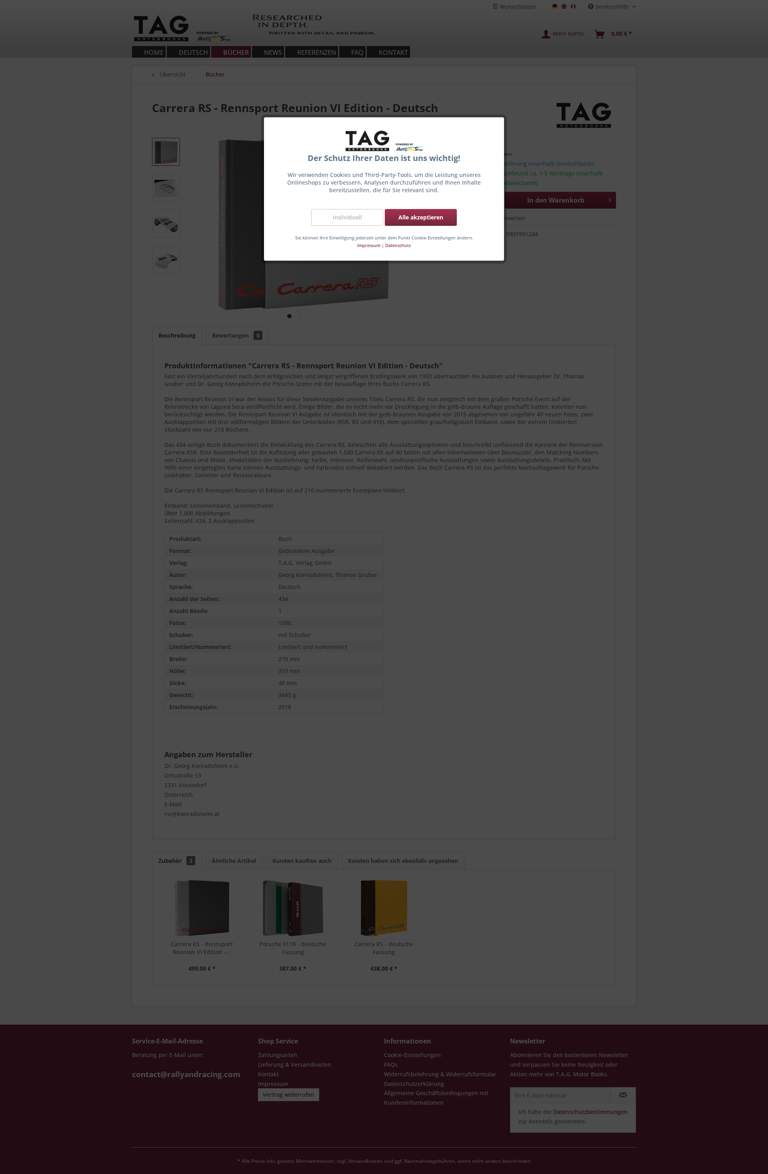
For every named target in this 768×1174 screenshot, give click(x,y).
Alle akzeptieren (420, 217)
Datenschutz (398, 245)
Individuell (347, 217)
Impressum (368, 245)
